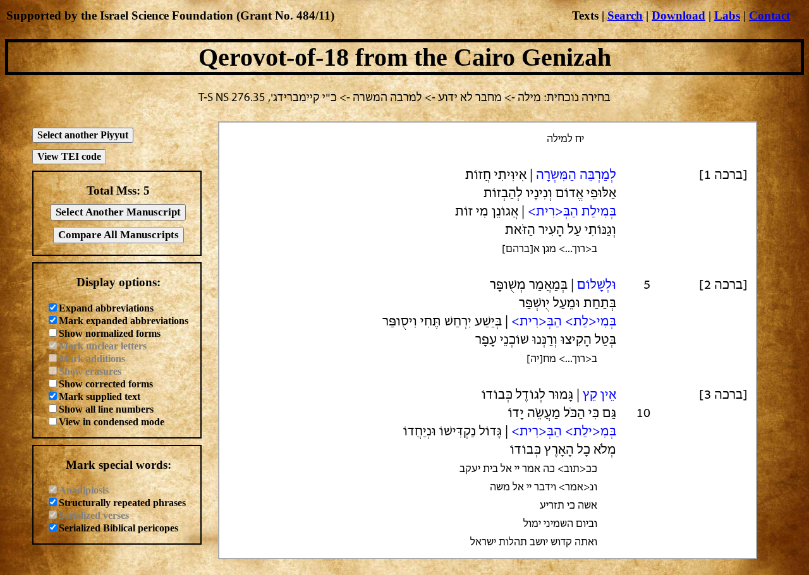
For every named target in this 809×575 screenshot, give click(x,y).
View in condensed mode (111, 421)
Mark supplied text (99, 396)
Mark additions (92, 358)
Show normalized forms (110, 333)
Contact (769, 15)
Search (625, 15)
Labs (727, 15)
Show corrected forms (106, 383)
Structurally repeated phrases (122, 502)
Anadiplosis (84, 490)
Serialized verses (94, 515)
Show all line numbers (106, 409)
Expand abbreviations (106, 308)
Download (678, 15)
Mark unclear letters (103, 346)
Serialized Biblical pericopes (118, 528)
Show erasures (90, 371)
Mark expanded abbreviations (123, 320)
